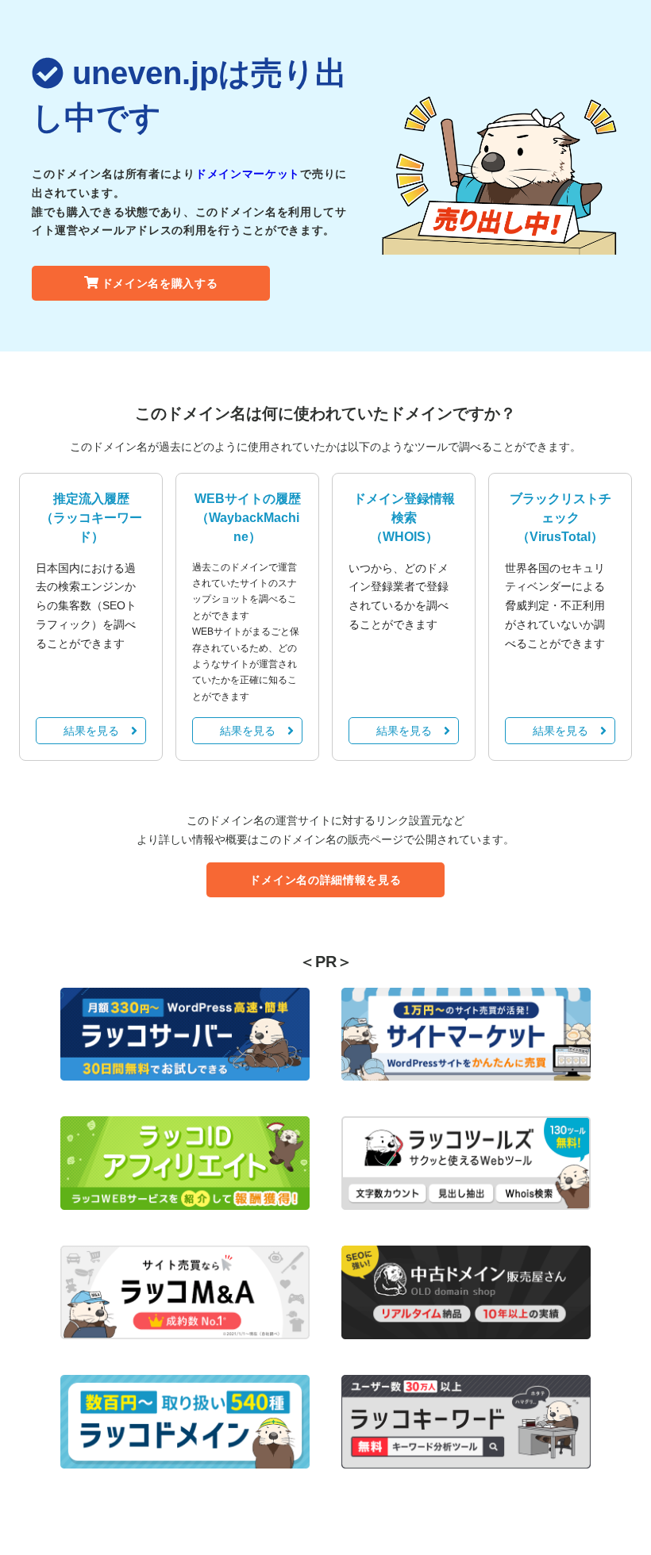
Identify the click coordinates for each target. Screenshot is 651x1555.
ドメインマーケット (247, 173)
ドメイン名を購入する (160, 283)
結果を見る (91, 730)
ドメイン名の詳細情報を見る (325, 879)
